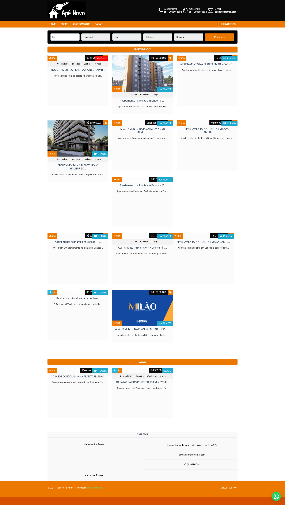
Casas (98, 24)
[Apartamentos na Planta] (67, 10)
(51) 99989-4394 (198, 11)
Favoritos (229, 24)
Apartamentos (81, 24)
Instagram (97, 488)
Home (52, 24)
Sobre (64, 24)
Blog (88, 488)
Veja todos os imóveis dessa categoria (142, 348)
